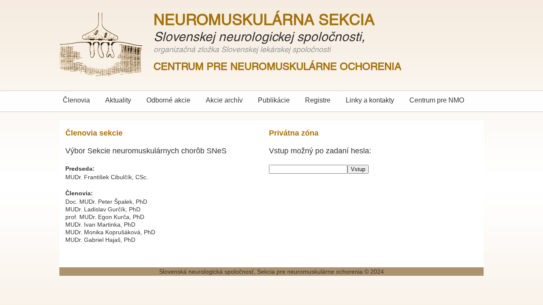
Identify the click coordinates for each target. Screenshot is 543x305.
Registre (317, 100)
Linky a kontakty (370, 100)
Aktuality (118, 100)
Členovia (76, 100)
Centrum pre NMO (436, 100)
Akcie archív (224, 100)
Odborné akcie (168, 100)
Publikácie (274, 100)
